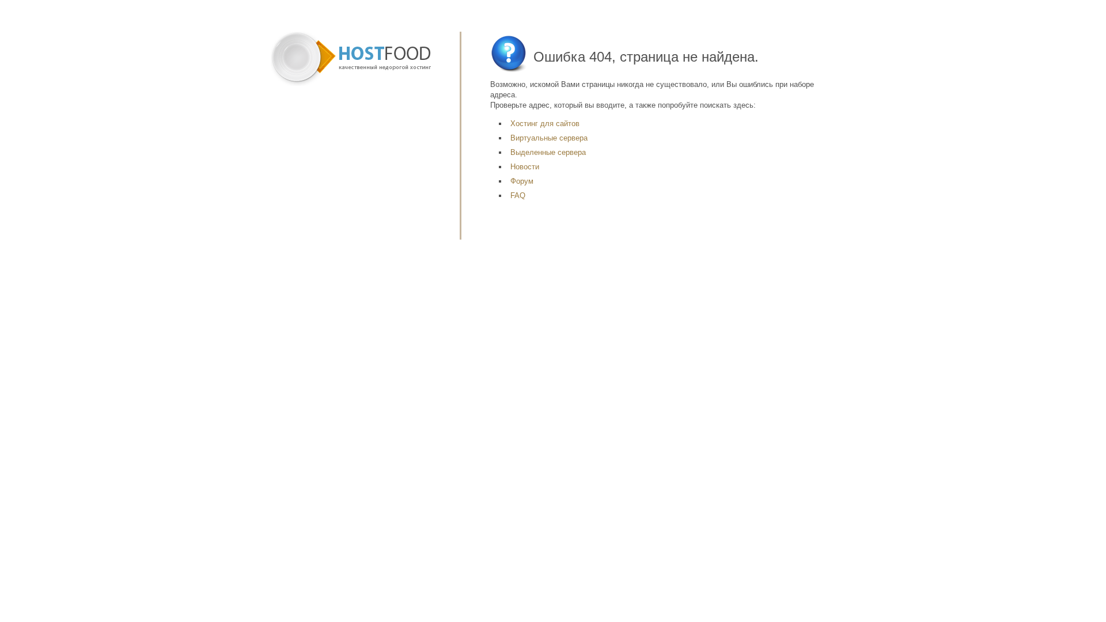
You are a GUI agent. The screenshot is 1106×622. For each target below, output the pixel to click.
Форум (521, 181)
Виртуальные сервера (549, 138)
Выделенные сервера (548, 152)
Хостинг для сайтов (544, 123)
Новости (524, 166)
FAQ (517, 195)
